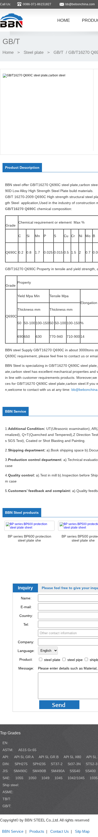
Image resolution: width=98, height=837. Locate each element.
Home (8, 52)
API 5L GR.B (49, 757)
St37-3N (74, 764)
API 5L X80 (72, 757)
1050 (32, 778)
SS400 (90, 771)
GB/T (58, 52)
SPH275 (21, 764)
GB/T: (7, 806)
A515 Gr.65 (27, 750)
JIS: (6, 771)
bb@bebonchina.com (80, 4)
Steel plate (33, 52)
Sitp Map (82, 831)
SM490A (58, 771)
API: (6, 757)
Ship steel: (11, 785)
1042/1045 (76, 778)
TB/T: (7, 799)
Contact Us (59, 831)
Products (36, 831)
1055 (19, 778)
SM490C (20, 771)
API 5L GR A (24, 757)
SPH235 (39, 764)
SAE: (6, 778)
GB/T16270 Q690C (20, 209)
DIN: (6, 764)
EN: (5, 743)
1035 (94, 778)
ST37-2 (57, 764)
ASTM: (8, 750)
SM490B (39, 771)
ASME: (8, 792)
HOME (63, 20)
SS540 (75, 771)
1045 (59, 778)
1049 (45, 778)
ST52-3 (91, 764)
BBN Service (12, 831)
